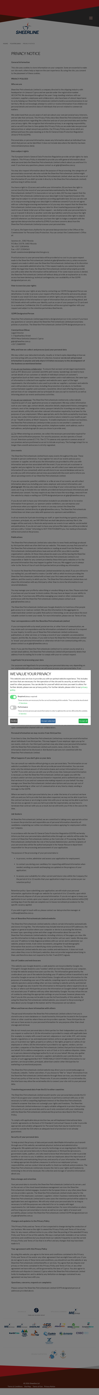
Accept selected (48, 721)
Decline (14, 721)
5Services (22, 703)
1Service (22, 713)
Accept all (83, 721)
